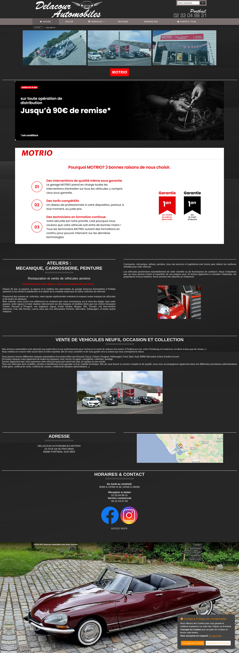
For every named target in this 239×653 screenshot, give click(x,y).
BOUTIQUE (123, 22)
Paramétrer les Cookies (218, 643)
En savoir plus (215, 636)
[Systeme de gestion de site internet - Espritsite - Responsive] (120, 649)
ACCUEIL (46, 22)
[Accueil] (68, 17)
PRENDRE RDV (151, 22)
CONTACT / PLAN (187, 22)
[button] (202, 3)
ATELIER (69, 22)
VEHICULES (96, 22)
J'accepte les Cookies (192, 643)
